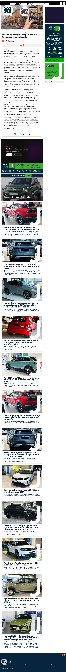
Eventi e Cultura (23, 3)
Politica (17, 3)
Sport (29, 3)
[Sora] (7, 15)
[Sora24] (62, 655)
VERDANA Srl (3, 668)
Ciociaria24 (46, 3)
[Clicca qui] (22, 151)
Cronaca (12, 3)
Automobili (40, 3)
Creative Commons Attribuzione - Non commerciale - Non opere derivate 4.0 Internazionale (28, 660)
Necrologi (34, 3)
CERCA (28, 175)
